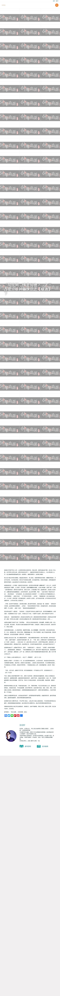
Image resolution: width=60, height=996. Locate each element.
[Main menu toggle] (57, 5)
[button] (8, 278)
